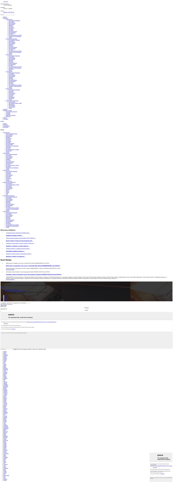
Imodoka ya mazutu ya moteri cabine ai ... (17, 246)
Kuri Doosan (11, 27)
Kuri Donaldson (12, 32)
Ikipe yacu (8, 116)
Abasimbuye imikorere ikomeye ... (15, 251)
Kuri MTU (11, 34)
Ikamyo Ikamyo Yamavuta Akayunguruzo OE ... (19, 241)
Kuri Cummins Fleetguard (14, 20)
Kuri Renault (8, 150)
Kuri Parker (11, 92)
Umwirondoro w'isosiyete (11, 111)
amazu (7, 190)
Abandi (10, 37)
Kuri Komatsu (12, 24)
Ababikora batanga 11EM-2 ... (14, 235)
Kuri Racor (11, 69)
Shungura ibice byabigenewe (12, 100)
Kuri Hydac (11, 83)
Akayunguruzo (9, 19)
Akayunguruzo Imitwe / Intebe (15, 103)
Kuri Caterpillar (12, 23)
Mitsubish (11, 25)
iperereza (8, 269)
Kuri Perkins (11, 21)
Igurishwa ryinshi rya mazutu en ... (15, 256)
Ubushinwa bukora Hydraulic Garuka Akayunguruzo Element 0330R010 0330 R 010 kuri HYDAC (34, 274)
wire (7, 194)
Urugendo (8, 112)
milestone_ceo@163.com (8, 12)
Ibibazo (4, 117)
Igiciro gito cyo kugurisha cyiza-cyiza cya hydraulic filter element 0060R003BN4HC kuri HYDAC (33, 265)
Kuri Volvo (11, 26)
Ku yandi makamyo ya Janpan (15, 35)
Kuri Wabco (11, 94)
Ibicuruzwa (5, 18)
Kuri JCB (11, 95)
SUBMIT (3, 287)
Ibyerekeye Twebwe (7, 110)
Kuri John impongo (13, 31)
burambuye (12, 269)
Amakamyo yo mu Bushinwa (15, 36)
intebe (7, 193)
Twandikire (5, 119)
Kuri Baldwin (12, 97)
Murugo (5, 17)
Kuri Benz (11, 29)
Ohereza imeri (4, 305)
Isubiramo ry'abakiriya (10, 115)
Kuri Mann (11, 30)
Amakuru (5, 109)
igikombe (8, 189)
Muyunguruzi (11, 104)
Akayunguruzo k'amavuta (11, 38)
